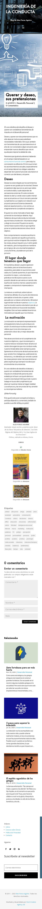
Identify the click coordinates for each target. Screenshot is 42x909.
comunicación (26, 515)
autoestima (16, 515)
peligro (18, 532)
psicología (30, 539)
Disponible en (21, 450)
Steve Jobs (8, 549)
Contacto (9, 835)
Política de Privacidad (13, 833)
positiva (7, 539)
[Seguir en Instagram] (14, 849)
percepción (26, 532)
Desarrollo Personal (25, 103)
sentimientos (25, 546)
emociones (22, 522)
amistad (28, 512)
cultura (15, 518)
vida (21, 549)
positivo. (14, 539)
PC (13, 532)
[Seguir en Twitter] (10, 849)
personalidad (17, 535)
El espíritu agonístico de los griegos (19, 779)
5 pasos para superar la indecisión (18, 724)
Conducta (8, 518)
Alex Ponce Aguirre (22, 894)
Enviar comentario (30, 622)
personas (26, 535)
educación (13, 522)
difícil (6, 522)
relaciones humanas (31, 542)
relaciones (19, 542)
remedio (7, 546)
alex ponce (14, 512)
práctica (21, 539)
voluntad (27, 549)
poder (33, 535)
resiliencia (15, 546)
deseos (30, 518)
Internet (7, 529)
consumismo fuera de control (15, 161)
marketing (21, 529)
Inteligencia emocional (25, 525)
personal (8, 535)
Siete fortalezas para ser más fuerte (20, 668)
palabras (8, 532)
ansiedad (8, 515)
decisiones (22, 518)
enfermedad (32, 522)
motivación (29, 529)
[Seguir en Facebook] (6, 849)
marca (14, 529)
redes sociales (9, 542)
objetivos (31, 303)
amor (35, 512)
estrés (7, 525)
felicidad (13, 525)
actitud (7, 512)
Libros (8, 827)
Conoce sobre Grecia (13, 830)
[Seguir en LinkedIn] (19, 849)
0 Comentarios (12, 105)
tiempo (15, 549)
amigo (22, 512)
